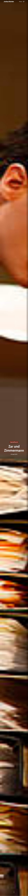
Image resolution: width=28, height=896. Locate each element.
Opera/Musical (14, 442)
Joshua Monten (9, 1)
